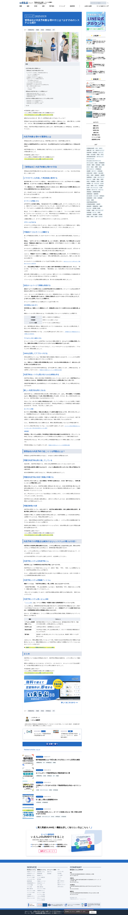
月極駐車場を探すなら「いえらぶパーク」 (78, 898)
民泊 (88, 175)
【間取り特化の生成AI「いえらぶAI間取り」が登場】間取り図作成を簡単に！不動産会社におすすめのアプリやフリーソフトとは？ (99, 50)
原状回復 (89, 212)
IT (44, 762)
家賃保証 (89, 191)
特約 (92, 216)
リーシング (62, 6)
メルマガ (96, 195)
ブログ (100, 216)
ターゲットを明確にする (33, 74)
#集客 (37, 30)
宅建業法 (93, 181)
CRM (102, 183)
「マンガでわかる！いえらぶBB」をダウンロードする (38, 115)
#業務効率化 (31, 30)
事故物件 (97, 175)
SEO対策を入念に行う (33, 80)
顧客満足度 (89, 193)
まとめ (27, 105)
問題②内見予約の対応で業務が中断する (36, 95)
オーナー (94, 171)
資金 (96, 162)
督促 (92, 175)
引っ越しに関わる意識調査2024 (47, 799)
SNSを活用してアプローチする (34, 83)
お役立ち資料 (88, 6)
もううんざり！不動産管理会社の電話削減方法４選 (53, 773)
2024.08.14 (47, 770)
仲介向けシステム (31, 869)
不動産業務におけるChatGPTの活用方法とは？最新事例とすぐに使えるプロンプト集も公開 (99, 115)
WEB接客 (29, 894)
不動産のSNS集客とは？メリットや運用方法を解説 (50, 369)
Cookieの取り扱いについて (43, 913)
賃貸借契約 (89, 197)
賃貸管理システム (41, 871)
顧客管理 (96, 193)
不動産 (88, 210)
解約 (101, 206)
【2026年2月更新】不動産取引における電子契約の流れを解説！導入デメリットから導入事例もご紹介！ (99, 107)
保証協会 (95, 152)
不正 (102, 154)
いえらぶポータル (31, 879)
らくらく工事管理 (41, 900)
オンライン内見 (31, 87)
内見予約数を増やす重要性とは (33, 68)
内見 (45, 775)
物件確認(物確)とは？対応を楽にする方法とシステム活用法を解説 (58, 760)
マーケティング (46, 816)
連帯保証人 (89, 177)
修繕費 (88, 171)
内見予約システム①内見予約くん (35, 100)
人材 (88, 187)
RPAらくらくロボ (31, 898)
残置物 (88, 183)
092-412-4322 (75, 894)
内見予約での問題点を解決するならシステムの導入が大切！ (40, 98)
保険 (102, 181)
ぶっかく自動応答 (41, 877)
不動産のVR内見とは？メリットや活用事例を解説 (59, 445)
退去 (88, 216)
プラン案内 (60, 875)
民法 (98, 181)
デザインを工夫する (32, 76)
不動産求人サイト (31, 896)
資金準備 (89, 152)
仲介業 (88, 164)
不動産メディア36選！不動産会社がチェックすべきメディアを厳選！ (99, 100)
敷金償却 (89, 206)
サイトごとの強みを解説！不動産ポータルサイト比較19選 (99, 59)
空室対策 (39, 802)
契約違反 (98, 164)
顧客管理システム (31, 875)
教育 (92, 185)
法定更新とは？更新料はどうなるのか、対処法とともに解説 (99, 73)
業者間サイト (40, 875)
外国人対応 (89, 173)
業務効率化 (39, 762)
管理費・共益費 (96, 208)
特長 (58, 869)
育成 (88, 181)
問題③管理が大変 (31, 96)
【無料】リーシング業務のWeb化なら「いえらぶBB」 (40, 647)
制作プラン (49, 871)
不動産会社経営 (90, 148)
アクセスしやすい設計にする (35, 81)
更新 (93, 210)
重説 (98, 154)
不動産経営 (45, 802)
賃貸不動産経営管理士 (92, 202)
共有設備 (100, 171)
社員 (88, 185)
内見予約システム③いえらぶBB (34, 103)
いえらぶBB (28, 602)
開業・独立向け (61, 880)
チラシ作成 (29, 886)
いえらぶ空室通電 (41, 896)
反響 (94, 179)
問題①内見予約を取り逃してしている (36, 93)
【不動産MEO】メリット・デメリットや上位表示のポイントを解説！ (99, 93)
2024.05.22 (47, 782)
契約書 (100, 214)
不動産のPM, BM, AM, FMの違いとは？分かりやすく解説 (99, 42)
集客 (28, 6)
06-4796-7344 (75, 882)
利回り (95, 173)
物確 (55, 762)
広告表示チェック (31, 873)
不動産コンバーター (31, 871)
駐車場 (88, 189)
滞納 (95, 177)
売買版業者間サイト (31, 883)
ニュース (59, 877)
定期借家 (100, 197)
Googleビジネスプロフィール (94, 160)
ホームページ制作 (31, 877)
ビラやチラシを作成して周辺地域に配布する (37, 72)
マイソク (89, 179)
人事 (101, 187)
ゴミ (96, 185)
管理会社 (50, 775)
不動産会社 (49, 762)
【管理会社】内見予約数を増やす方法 (34, 70)
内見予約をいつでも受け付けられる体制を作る (38, 84)
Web (53, 816)
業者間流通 (29, 881)
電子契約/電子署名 (91, 156)
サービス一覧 (60, 871)
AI (93, 150)
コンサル (89, 208)
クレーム (101, 189)
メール (94, 212)
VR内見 (30, 89)
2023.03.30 (47, 809)
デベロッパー (100, 156)
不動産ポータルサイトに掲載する (35, 77)
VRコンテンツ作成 (31, 890)
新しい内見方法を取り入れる (33, 86)
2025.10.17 (47, 756)
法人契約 (101, 173)
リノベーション (94, 187)
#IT (54, 30)
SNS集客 (93, 154)
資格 (103, 164)
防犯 (102, 179)
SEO (88, 166)
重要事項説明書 (96, 191)
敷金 (98, 179)
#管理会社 (48, 30)
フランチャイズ (90, 158)
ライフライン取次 (31, 892)
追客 (43, 6)
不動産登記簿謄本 (91, 204)
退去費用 (95, 214)
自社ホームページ (100, 150)
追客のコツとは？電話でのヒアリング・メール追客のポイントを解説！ (99, 86)
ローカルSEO (90, 162)
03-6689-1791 (75, 875)
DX (97, 148)
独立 (93, 166)
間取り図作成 (30, 888)
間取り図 (89, 150)
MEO (101, 148)
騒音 (93, 164)
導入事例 (59, 873)
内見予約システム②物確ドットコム (35, 102)
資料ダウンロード (61, 884)
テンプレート (101, 177)
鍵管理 (102, 175)
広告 (101, 166)
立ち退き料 (89, 195)
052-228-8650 (75, 888)
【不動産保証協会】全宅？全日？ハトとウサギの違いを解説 (99, 66)
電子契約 (51, 6)
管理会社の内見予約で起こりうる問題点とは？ (37, 91)
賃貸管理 (72, 6)
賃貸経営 (39, 816)
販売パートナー (61, 882)
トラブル (97, 183)
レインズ (101, 152)
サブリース (94, 189)
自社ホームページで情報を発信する (35, 78)
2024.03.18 (47, 796)
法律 (96, 216)
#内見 (42, 30)
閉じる (92, 912)
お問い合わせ (60, 886)
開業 (21, 6)
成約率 (98, 204)
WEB (35, 6)
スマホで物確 (30, 884)
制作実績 (49, 873)
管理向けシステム (41, 869)
